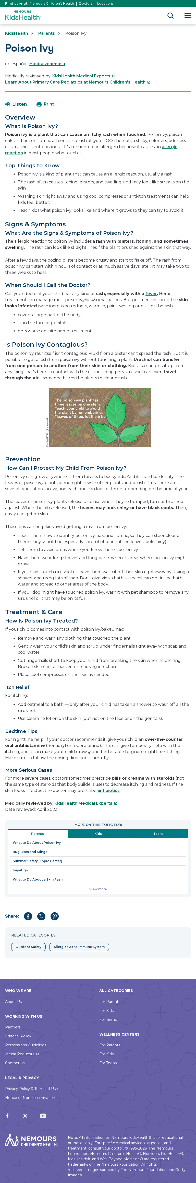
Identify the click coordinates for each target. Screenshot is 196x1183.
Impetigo (20, 870)
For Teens (108, 1019)
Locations (105, 3)
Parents (46, 33)
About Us (13, 1001)
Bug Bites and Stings (30, 852)
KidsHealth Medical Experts (84, 76)
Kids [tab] (98, 834)
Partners (12, 1027)
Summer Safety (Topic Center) (37, 861)
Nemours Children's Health (52, 3)
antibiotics (108, 790)
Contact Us (15, 1063)
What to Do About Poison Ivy (37, 843)
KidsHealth (16, 33)
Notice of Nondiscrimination (30, 1097)
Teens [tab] (158, 834)
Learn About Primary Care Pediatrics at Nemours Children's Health (78, 82)
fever (151, 293)
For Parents (109, 1001)
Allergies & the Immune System (79, 947)
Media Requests (19, 1054)
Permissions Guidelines (25, 1045)
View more (98, 889)
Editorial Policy (18, 1036)
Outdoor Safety (28, 947)
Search (170, 15)
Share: (12, 916)
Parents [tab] (37, 834)
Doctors (85, 3)
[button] (16, 104)
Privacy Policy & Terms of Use (31, 1088)
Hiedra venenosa (47, 63)
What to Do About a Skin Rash (38, 879)
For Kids (106, 1010)
